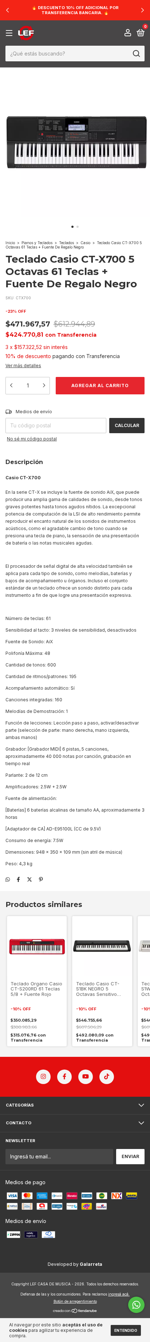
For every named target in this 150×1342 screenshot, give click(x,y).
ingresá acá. (119, 1294)
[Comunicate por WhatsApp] (136, 1305)
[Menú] (10, 33)
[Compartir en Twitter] (29, 879)
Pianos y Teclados (36, 243)
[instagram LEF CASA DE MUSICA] (43, 1077)
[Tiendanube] (75, 1311)
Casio (85, 243)
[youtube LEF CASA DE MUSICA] (85, 1077)
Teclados (66, 243)
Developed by (75, 1264)
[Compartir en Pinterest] (41, 879)
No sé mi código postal (32, 439)
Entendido (125, 1330)
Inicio (10, 243)
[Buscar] (136, 53)
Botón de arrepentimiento (75, 1301)
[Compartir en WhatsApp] (7, 879)
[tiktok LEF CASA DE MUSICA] (106, 1077)
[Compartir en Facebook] (18, 879)
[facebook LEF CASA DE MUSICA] (64, 1077)
